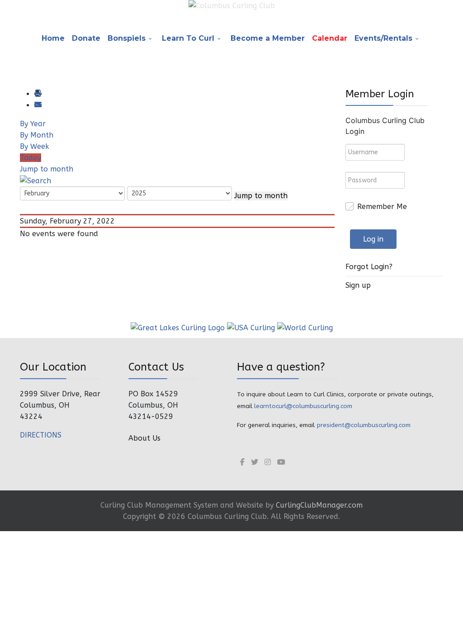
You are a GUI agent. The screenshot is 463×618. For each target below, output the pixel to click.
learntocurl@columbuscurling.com (303, 406)
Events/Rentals (383, 38)
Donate (86, 38)
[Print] (37, 94)
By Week (34, 146)
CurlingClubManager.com (319, 505)
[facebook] (242, 462)
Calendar (329, 38)
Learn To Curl (188, 38)
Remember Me (382, 206)
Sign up (358, 285)
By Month (36, 135)
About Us (144, 438)
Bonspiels (127, 38)
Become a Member (268, 38)
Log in (373, 239)
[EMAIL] (37, 105)
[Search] (35, 180)
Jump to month (46, 169)
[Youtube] (281, 462)
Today (30, 157)
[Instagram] (268, 462)
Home (53, 38)
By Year (33, 123)
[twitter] (254, 462)
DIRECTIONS (40, 435)
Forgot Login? (368, 266)
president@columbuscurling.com (364, 425)
